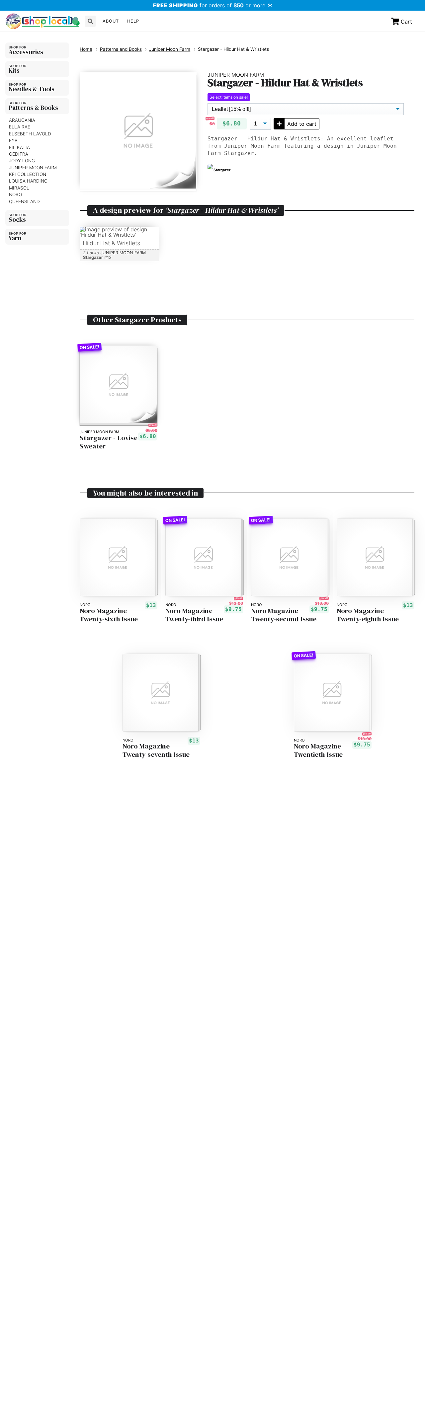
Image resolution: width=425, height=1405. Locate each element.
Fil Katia (19, 147)
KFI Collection (27, 174)
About (111, 21)
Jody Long (22, 160)
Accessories (26, 51)
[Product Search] (90, 21)
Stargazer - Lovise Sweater (108, 442)
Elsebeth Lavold (30, 133)
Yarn (15, 238)
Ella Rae (19, 126)
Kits (14, 70)
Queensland (24, 201)
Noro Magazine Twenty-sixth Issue (109, 615)
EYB (13, 140)
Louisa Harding (28, 181)
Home (86, 49)
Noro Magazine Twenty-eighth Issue (368, 615)
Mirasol (19, 188)
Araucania (22, 120)
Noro (15, 194)
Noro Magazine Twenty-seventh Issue (156, 750)
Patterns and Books (121, 49)
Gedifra (18, 154)
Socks (17, 219)
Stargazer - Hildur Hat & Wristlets (233, 49)
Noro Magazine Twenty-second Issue (283, 615)
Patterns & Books (33, 107)
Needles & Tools (31, 89)
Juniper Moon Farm (33, 167)
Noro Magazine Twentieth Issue (318, 750)
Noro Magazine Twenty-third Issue (194, 615)
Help (133, 21)
